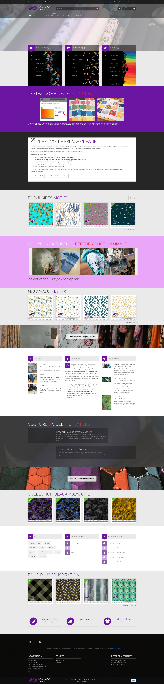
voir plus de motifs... (130, 229)
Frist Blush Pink (114, 59)
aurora (47, 543)
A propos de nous (33, 660)
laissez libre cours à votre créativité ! (74, 432)
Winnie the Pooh (40, 76)
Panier (125, 8)
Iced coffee (113, 68)
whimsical (33, 547)
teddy (32, 543)
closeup (32, 556)
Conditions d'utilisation (35, 668)
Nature (74, 76)
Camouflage (76, 55)
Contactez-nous (33, 662)
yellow (32, 552)
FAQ (29, 672)
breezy (49, 552)
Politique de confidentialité (37, 666)
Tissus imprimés (49, 15)
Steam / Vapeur (40, 80)
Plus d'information (116, 648)
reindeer (42, 556)
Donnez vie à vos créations (72, 449)
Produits (60, 16)
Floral (74, 63)
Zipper (73, 552)
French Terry (75, 548)
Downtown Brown (115, 72)
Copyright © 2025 (70, 679)
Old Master (39, 72)
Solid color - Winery (115, 543)
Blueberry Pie (113, 63)
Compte (121, 2)
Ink (36, 68)
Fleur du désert (114, 76)
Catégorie (79, 48)
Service (70, 16)
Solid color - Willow (114, 548)
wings (58, 552)
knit (39, 543)
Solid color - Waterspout (116, 552)
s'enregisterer (38, 176)
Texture (74, 68)
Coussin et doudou (47, 364)
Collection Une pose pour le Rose (82, 336)
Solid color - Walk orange (116, 557)
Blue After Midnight (115, 55)
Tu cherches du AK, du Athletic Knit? (122, 398)
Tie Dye (37, 59)
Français (130, 2)
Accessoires (75, 543)
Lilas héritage (113, 80)
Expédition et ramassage (35, 664)
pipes (43, 547)
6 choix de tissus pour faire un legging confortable (124, 365)
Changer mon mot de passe (58, 176)
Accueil (37, 16)
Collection (43, 48)
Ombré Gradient (40, 63)
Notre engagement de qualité (37, 670)
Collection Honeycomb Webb (82, 478)
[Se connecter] (119, 8)
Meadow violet (114, 84)
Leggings (43, 385)
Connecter (60, 660)
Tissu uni (115, 48)
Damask (75, 72)
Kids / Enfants (77, 59)
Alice (37, 55)
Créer (59, 662)
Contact (79, 16)
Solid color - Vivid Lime (116, 562)
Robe (42, 375)
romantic (52, 547)
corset (41, 552)
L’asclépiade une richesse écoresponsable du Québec (124, 379)
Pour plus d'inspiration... (130, 605)
